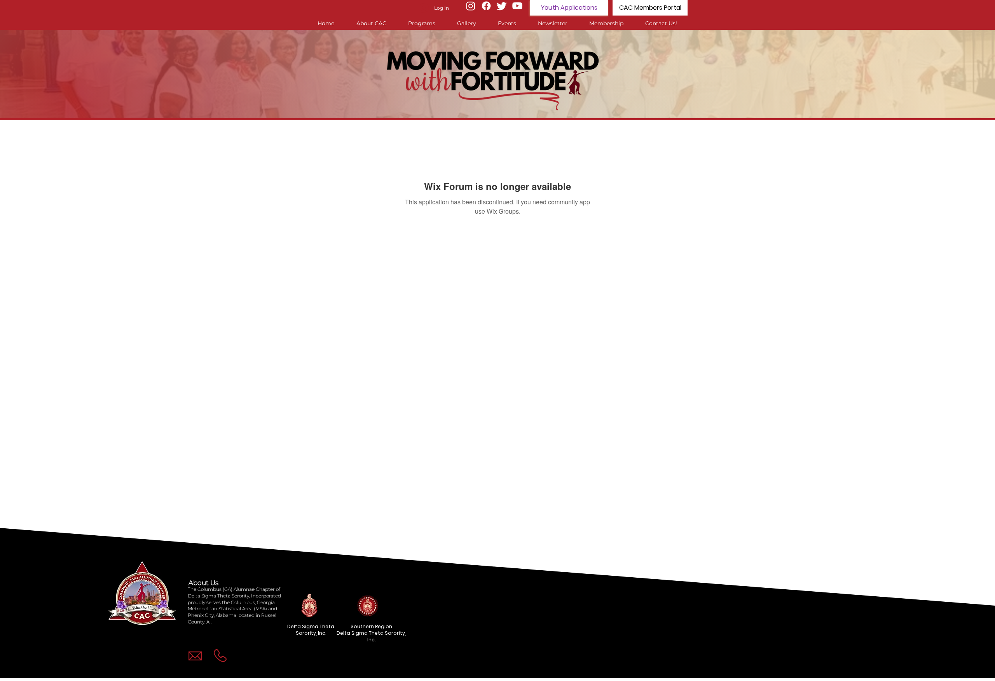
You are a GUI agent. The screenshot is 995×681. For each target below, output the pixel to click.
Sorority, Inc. (311, 633)
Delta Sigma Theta (310, 626)
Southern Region (371, 626)
